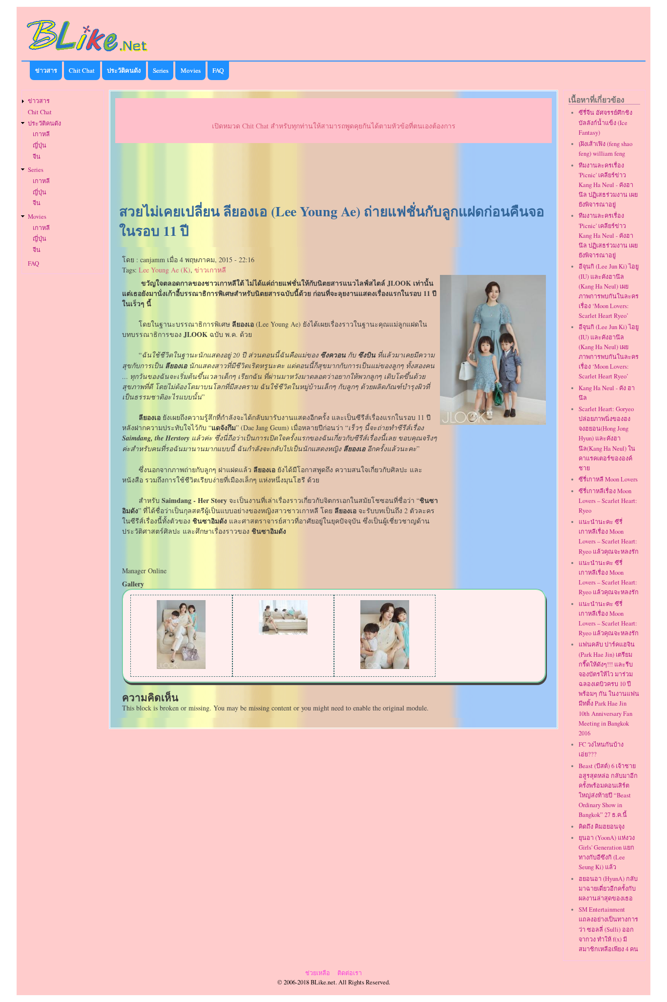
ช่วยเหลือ (317, 973)
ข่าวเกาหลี (210, 269)
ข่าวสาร (46, 70)
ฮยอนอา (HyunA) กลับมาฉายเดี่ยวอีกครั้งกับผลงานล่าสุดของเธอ (608, 888)
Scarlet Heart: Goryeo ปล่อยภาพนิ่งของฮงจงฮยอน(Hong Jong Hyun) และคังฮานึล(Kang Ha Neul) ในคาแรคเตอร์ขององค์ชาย (607, 438)
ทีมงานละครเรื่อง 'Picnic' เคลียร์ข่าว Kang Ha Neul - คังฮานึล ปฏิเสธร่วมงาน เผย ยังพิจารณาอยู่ (608, 185)
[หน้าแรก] (87, 53)
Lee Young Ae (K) (164, 269)
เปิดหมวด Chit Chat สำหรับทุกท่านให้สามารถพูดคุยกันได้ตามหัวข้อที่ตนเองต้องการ (334, 125)
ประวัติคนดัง (124, 70)
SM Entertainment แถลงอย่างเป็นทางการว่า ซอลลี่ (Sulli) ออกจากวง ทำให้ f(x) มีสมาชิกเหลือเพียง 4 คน (608, 929)
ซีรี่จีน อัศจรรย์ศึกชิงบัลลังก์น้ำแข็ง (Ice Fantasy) (605, 122)
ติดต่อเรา (349, 973)
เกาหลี (41, 134)
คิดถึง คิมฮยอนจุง (602, 826)
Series (160, 70)
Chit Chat (82, 70)
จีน (37, 156)
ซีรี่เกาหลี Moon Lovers (608, 479)
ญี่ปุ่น (39, 145)
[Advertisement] (333, 173)
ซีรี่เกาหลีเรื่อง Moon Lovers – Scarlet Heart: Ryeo (608, 501)
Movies (191, 70)
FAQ (218, 70)
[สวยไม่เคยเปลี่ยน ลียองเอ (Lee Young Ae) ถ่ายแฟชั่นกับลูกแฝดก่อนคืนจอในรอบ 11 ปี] (493, 422)
